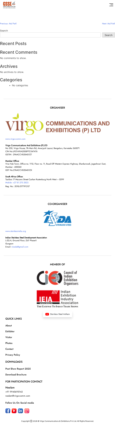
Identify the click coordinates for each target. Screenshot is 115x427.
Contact (9, 349)
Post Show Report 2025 (18, 368)
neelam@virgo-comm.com (17, 395)
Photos (8, 343)
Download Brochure (16, 374)
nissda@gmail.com (20, 246)
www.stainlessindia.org (15, 231)
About (8, 325)
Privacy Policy (12, 355)
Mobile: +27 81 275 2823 (16, 182)
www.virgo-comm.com (15, 138)
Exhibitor (10, 331)
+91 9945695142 (14, 391)
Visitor (8, 337)
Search (4, 30)
